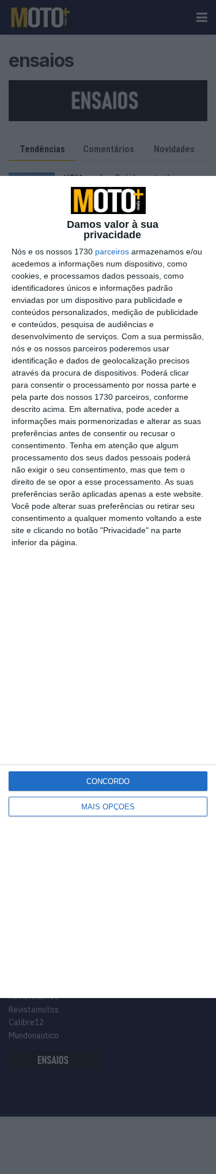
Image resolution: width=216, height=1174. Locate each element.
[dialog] (108, 587)
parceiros (112, 251)
